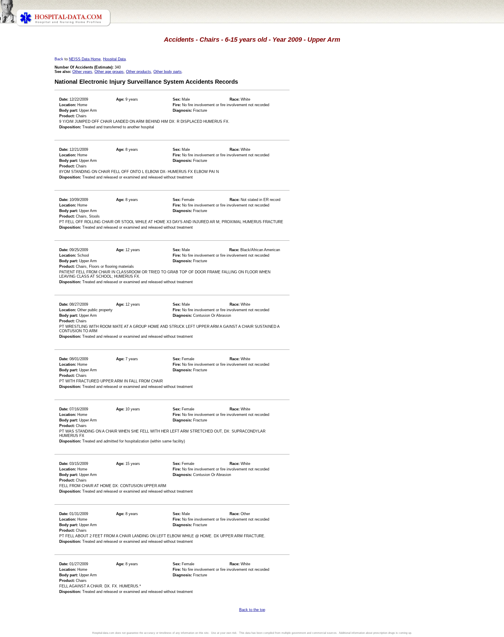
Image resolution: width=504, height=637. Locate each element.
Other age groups (109, 71)
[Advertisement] (30, 163)
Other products (138, 71)
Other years (82, 71)
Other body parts (167, 71)
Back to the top (252, 610)
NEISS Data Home (85, 59)
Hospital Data (114, 59)
